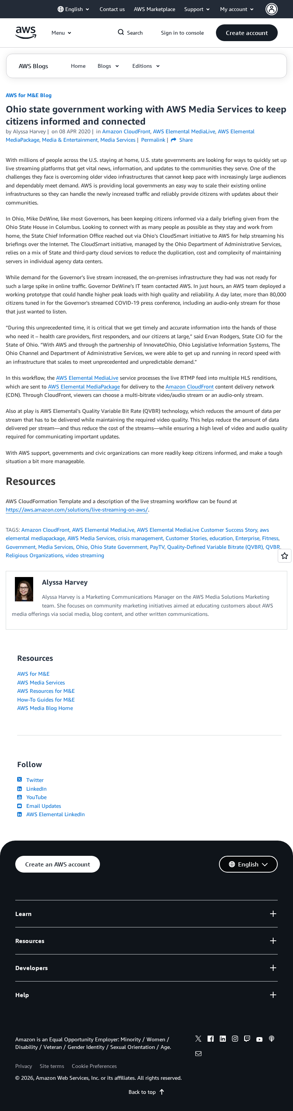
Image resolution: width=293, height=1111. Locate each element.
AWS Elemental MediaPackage (84, 386)
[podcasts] (272, 1040)
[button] (247, 32)
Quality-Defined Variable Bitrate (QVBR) (215, 547)
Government (20, 547)
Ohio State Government (118, 547)
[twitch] (247, 1040)
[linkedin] (223, 1040)
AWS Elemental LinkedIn (54, 814)
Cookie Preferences (94, 1066)
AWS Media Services (91, 538)
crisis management (140, 538)
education (221, 538)
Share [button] (185, 139)
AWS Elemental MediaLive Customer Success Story (197, 529)
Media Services (55, 547)
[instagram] (235, 1040)
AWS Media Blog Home (45, 708)
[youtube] (259, 1040)
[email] (198, 1054)
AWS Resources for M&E (46, 690)
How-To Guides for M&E (46, 699)
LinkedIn (35, 788)
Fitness (270, 538)
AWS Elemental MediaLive (87, 377)
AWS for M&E (33, 673)
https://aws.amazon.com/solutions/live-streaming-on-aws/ (77, 509)
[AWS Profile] (272, 9)
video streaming (85, 555)
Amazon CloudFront (190, 386)
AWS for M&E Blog (29, 95)
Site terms (52, 1066)
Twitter (33, 780)
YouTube (35, 797)
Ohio (82, 547)
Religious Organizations (34, 555)
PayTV (157, 547)
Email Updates (42, 805)
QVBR (273, 547)
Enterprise (247, 538)
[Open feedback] (284, 556)
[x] (198, 1040)
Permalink (153, 139)
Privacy (23, 1066)
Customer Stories (186, 538)
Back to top (142, 1092)
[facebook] (211, 1040)
